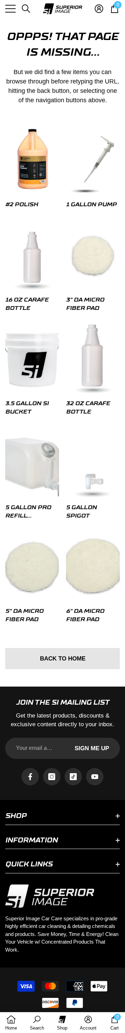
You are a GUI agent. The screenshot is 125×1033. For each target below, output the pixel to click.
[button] (26, 8)
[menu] (10, 8)
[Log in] (99, 8)
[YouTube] (94, 776)
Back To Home (62, 658)
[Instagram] (51, 776)
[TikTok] (73, 776)
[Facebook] (30, 776)
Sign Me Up (92, 748)
